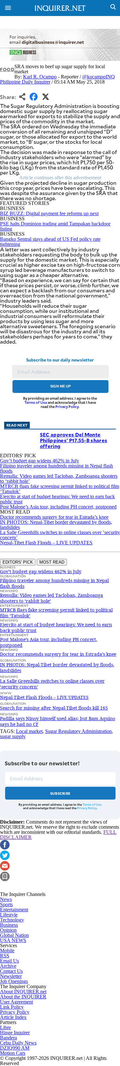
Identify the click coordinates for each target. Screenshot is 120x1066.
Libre (5, 1027)
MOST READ (51, 562)
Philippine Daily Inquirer (25, 82)
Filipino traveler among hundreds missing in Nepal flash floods (56, 468)
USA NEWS (13, 940)
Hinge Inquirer (15, 1032)
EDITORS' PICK (18, 562)
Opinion (8, 930)
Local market (29, 731)
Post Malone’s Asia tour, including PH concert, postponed (58, 506)
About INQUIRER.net (23, 991)
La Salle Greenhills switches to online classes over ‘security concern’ (60, 535)
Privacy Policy (67, 406)
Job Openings (14, 981)
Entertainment (14, 909)
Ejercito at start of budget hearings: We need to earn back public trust (57, 499)
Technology (12, 920)
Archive (8, 966)
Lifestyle (9, 914)
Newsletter (11, 976)
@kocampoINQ (98, 76)
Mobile (7, 950)
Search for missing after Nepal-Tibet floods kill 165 (54, 708)
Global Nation (14, 935)
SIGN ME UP (60, 386)
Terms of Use (35, 402)
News (6, 899)
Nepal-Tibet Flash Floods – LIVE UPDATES (46, 542)
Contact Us (11, 971)
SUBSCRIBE (60, 793)
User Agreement (16, 1002)
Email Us (9, 961)
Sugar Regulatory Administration (78, 731)
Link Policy (12, 1007)
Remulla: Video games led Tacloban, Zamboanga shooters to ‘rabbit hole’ (58, 478)
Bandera (8, 1037)
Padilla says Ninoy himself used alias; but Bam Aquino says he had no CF (57, 721)
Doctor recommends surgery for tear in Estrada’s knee (54, 517)
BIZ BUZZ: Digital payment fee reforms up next (49, 213)
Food (7, 69)
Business (9, 925)
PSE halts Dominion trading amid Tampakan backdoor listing (55, 226)
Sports (6, 904)
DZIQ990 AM (14, 1048)
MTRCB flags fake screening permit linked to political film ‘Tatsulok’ (59, 489)
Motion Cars (12, 1053)
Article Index (13, 1017)
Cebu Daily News (18, 1043)
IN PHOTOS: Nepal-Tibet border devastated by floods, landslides (56, 524)
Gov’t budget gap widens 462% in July (39, 460)
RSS (4, 955)
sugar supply (13, 736)
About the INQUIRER (23, 996)
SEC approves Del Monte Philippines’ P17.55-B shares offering (73, 440)
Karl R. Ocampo (40, 76)
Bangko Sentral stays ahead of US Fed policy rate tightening (50, 241)
